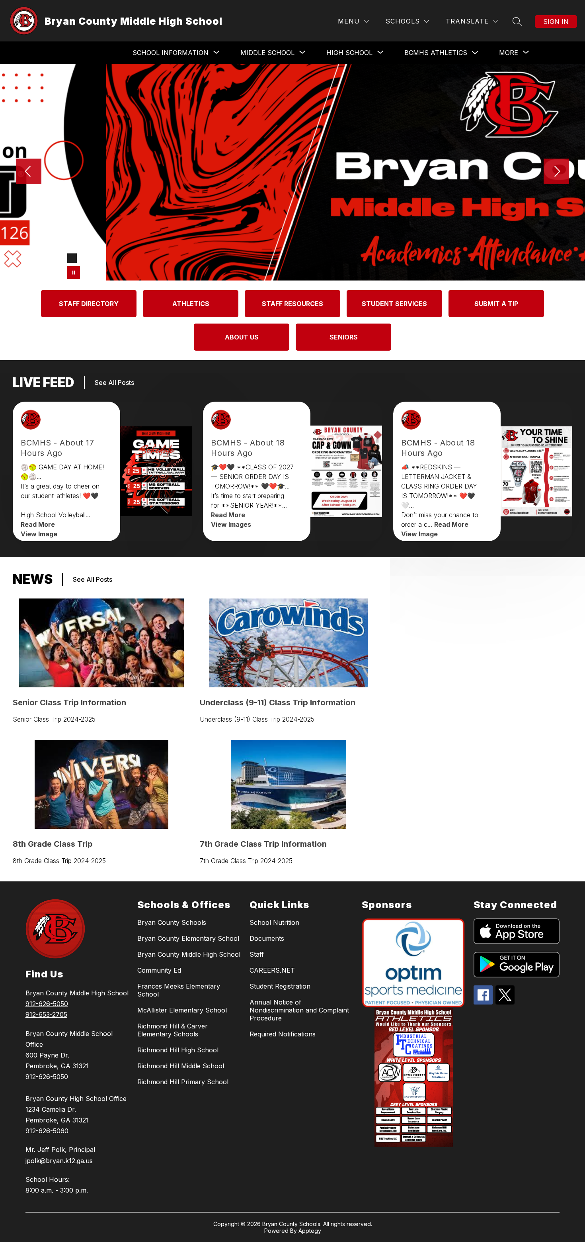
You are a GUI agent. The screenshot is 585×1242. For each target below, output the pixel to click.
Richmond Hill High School (177, 1050)
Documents (267, 938)
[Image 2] (85, 258)
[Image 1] (72, 258)
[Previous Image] (28, 172)
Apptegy (309, 1230)
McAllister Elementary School (182, 1010)
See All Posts (114, 383)
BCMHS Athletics (435, 53)
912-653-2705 (46, 1014)
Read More (38, 524)
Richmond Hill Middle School (180, 1066)
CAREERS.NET (272, 970)
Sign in (556, 22)
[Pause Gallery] (73, 272)
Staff (257, 954)
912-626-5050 (46, 1004)
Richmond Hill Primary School (182, 1082)
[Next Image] (556, 172)
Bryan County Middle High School (188, 954)
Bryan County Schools (171, 922)
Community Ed (159, 970)
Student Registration (280, 986)
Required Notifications (283, 1034)
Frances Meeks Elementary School (178, 990)
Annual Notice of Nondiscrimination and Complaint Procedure (299, 1010)
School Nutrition (274, 922)
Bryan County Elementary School (188, 938)
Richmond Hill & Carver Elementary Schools (172, 1030)
